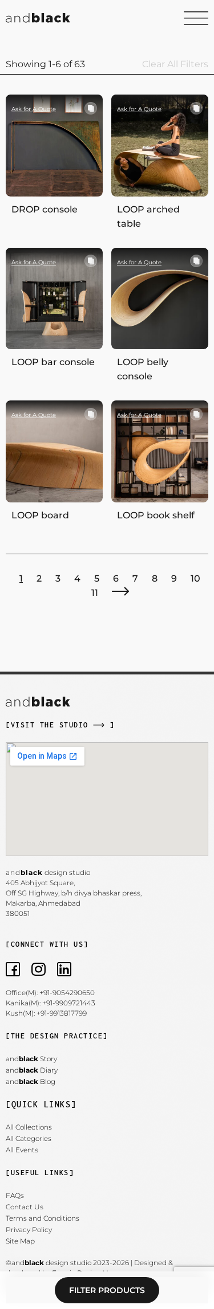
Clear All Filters (175, 64)
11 (94, 592)
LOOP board (40, 515)
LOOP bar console (53, 362)
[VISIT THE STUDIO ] (60, 725)
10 (195, 578)
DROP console (44, 209)
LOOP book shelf (156, 515)
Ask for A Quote (33, 109)
